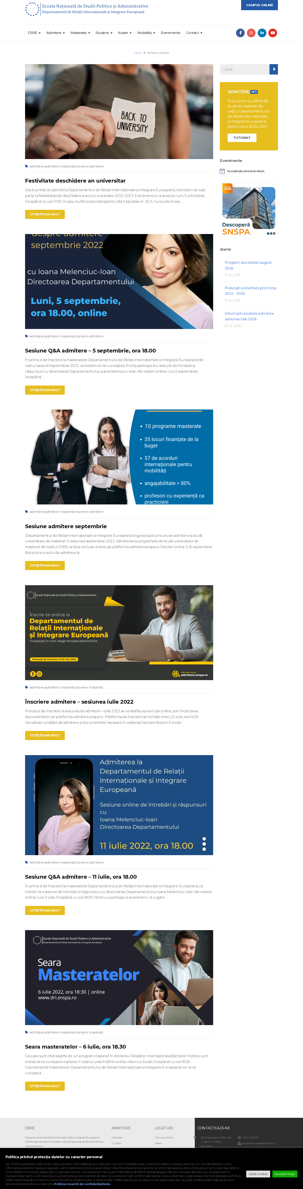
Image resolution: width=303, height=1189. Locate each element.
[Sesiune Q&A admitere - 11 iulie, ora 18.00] (119, 805)
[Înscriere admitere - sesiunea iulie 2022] (119, 632)
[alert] (249, 171)
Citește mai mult (45, 214)
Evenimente (170, 33)
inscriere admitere (89, 166)
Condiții (116, 1143)
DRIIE (32, 33)
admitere (37, 166)
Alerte (158, 1143)
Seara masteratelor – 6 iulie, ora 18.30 (75, 1046)
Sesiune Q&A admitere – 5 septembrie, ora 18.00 (90, 350)
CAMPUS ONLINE (259, 5)
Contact (192, 33)
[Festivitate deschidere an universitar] (119, 111)
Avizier (123, 33)
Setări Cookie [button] (258, 1174)
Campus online (164, 1137)
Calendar (117, 1137)
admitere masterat (59, 166)
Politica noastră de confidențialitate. (82, 1184)
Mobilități (144, 33)
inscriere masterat (89, 687)
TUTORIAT (242, 138)
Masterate (79, 33)
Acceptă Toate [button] (285, 1174)
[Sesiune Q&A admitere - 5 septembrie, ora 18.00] (119, 281)
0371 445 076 (250, 1137)
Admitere (53, 33)
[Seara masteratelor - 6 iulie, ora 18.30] (119, 977)
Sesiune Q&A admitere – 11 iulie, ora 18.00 (81, 877)
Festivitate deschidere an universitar (75, 180)
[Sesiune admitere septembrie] (119, 457)
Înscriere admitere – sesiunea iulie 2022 (79, 702)
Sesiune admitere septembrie (66, 526)
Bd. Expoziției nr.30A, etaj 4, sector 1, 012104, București (216, 1142)
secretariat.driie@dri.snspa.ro (259, 1143)
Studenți (102, 33)
